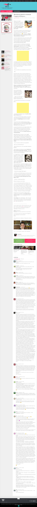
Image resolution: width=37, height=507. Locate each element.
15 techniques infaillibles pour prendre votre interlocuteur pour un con (8, 69)
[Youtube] (33, 501)
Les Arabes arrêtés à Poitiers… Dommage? (7, 64)
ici (15, 201)
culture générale (19, 231)
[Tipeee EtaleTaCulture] (6, 32)
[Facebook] (6, 11)
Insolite (25, 231)
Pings (22, 258)
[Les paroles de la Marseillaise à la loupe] (2, 56)
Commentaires (17, 258)
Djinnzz (17, 376)
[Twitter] (7, 11)
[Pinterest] (11, 11)
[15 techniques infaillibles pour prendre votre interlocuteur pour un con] (2, 67)
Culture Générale (17, 11)
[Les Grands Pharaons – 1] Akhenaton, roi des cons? (31, 252)
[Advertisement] (23, 56)
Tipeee (23, 206)
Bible (17, 231)
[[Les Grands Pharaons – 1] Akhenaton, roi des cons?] (31, 248)
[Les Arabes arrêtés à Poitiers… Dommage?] (2, 63)
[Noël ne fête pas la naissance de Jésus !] (2, 60)
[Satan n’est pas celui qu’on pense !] (17, 247)
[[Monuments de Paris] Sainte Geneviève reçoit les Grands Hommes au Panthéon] (24, 247)
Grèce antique (23, 231)
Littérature (6, 67)
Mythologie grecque (28, 231)
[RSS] (8, 11)
